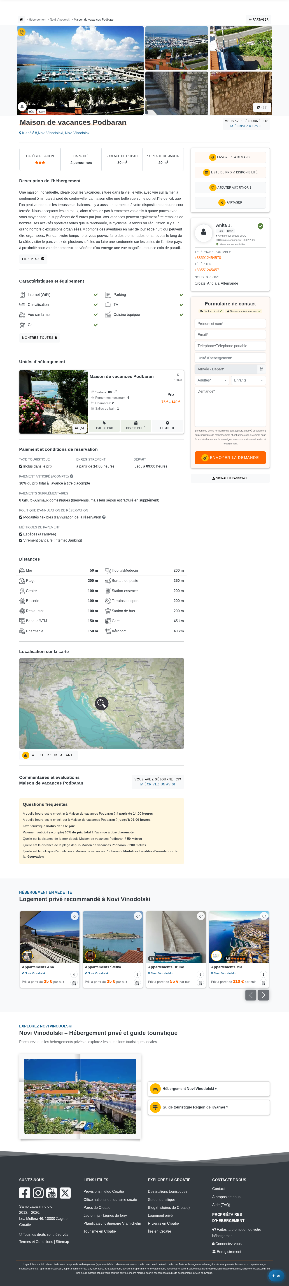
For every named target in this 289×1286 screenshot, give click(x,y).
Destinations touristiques (167, 1191)
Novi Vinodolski (60, 19)
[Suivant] (72, 937)
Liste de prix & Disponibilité (234, 172)
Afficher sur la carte (53, 755)
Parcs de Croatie (97, 1207)
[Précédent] (26, 937)
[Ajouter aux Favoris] (75, 916)
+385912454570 (208, 258)
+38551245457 (207, 270)
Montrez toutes (38, 337)
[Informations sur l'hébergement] (74, 974)
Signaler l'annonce (231, 478)
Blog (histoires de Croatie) (169, 1207)
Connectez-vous (228, 1244)
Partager (260, 19)
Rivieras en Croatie (163, 1223)
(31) (264, 107)
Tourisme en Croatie (100, 1231)
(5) (81, 428)
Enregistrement (228, 1252)
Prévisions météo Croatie (104, 1191)
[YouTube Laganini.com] (51, 1193)
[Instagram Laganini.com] (38, 1193)
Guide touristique (161, 1200)
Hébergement (37, 19)
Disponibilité (135, 428)
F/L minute (167, 428)
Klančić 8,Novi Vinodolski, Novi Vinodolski (55, 133)
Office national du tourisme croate (110, 1200)
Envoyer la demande (234, 157)
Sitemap (62, 1242)
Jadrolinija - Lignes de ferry (105, 1215)
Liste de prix (104, 428)
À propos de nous (226, 1197)
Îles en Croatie (159, 1231)
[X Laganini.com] (65, 1193)
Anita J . (34, 104)
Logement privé (160, 1215)
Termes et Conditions (36, 1242)
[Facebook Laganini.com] (24, 1193)
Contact (218, 1189)
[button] (101, 703)
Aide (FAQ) (221, 1205)
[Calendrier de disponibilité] (74, 982)
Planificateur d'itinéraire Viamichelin (112, 1223)
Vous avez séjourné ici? (246, 123)
